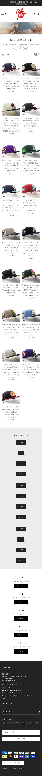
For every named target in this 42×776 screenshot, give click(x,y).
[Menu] (2, 13)
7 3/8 (21, 485)
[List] (38, 54)
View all (21, 586)
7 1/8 (21, 463)
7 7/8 (21, 529)
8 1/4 (21, 560)
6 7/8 (21, 442)
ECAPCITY (9, 768)
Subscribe (21, 738)
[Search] (7, 13)
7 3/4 (21, 517)
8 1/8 (21, 550)
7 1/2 (21, 496)
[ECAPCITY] (21, 14)
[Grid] (35, 54)
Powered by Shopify (18, 768)
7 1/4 (21, 474)
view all (21, 602)
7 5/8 (21, 506)
